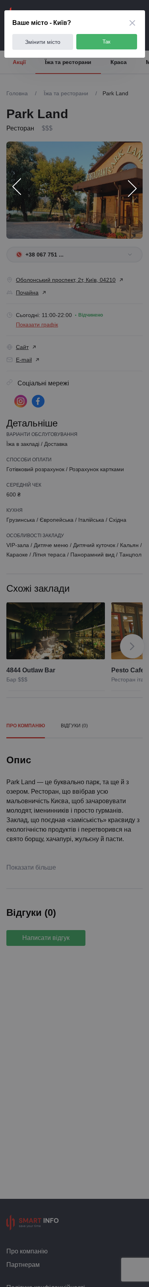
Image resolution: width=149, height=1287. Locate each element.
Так (106, 42)
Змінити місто (42, 42)
